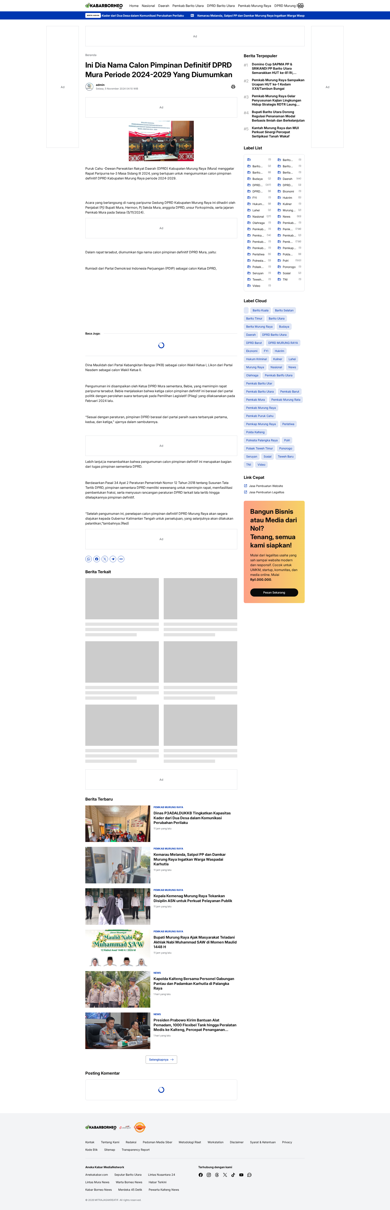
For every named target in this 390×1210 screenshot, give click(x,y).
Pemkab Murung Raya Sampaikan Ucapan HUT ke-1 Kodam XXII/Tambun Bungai (278, 84)
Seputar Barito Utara (128, 1174)
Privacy (287, 1142)
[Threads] (216, 1174)
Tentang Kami (110, 1142)
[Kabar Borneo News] (104, 6)
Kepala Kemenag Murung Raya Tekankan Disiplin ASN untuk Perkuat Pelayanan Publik (193, 898)
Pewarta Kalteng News (164, 1189)
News (157, 972)
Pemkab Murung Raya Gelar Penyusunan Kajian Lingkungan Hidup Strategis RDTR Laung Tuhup (276, 100)
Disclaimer (237, 1142)
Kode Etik (91, 1149)
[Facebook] (96, 559)
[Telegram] (113, 559)
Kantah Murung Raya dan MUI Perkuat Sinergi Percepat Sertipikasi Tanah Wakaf (275, 132)
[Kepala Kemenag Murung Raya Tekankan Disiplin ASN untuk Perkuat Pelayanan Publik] (117, 906)
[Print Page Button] (233, 87)
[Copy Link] (121, 559)
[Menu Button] (301, 6)
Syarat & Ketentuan (263, 1142)
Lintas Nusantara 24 (161, 1174)
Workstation (215, 1142)
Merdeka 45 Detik (130, 1189)
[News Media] (140, 1127)
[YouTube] (241, 1174)
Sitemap (109, 1149)
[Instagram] (208, 1174)
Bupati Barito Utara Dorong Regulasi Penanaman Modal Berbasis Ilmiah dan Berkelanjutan (278, 116)
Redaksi (131, 1142)
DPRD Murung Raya (289, 6)
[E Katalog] (125, 1127)
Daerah (163, 6)
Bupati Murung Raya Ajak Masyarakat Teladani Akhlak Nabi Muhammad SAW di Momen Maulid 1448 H (195, 942)
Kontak (89, 1142)
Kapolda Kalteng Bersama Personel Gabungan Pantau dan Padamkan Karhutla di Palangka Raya (194, 983)
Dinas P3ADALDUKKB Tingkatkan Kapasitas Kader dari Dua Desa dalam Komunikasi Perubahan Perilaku (192, 818)
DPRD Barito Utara (221, 6)
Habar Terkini (157, 1182)
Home (134, 6)
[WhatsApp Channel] (249, 1174)
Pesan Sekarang (274, 592)
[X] (105, 559)
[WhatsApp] (88, 559)
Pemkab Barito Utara (188, 6)
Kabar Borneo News (98, 1189)
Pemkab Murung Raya (254, 6)
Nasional (148, 6)
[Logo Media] (101, 1127)
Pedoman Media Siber (157, 1142)
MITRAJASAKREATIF (106, 1199)
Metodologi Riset (190, 1142)
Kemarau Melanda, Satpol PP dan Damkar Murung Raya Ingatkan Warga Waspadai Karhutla (189, 15)
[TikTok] (233, 1174)
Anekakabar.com (96, 1174)
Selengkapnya (158, 1059)
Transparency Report (136, 1149)
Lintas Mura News (97, 1182)
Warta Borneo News (129, 1182)
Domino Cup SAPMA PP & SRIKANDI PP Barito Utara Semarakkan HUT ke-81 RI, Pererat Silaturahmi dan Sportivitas (272, 68)
